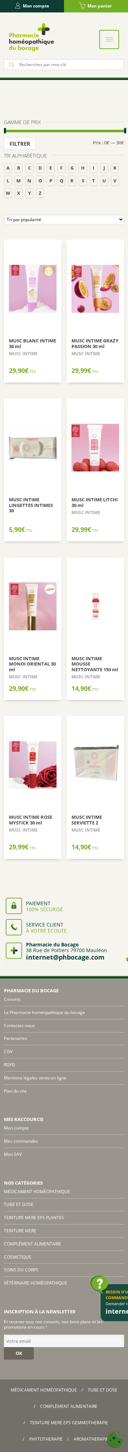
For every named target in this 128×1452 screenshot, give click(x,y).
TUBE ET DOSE (18, 1204)
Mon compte (36, 6)
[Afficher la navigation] (109, 39)
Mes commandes (21, 1141)
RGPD (9, 1065)
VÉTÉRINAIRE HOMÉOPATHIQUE (35, 1283)
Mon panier (99, 6)
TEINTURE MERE (20, 1231)
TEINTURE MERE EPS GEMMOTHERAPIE (69, 1423)
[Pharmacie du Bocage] (31, 37)
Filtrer (20, 143)
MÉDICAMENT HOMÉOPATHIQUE (37, 1192)
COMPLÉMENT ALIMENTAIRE (32, 1244)
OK (19, 1353)
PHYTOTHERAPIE (46, 1439)
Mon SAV (13, 1154)
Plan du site (15, 1091)
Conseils (12, 999)
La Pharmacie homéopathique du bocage (44, 1012)
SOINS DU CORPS (21, 1270)
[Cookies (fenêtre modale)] (115, 1439)
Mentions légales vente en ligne (35, 1078)
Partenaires (15, 1038)
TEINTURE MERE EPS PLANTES (34, 1218)
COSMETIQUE (17, 1257)
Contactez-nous (19, 1026)
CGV (8, 1051)
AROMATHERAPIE (91, 1439)
